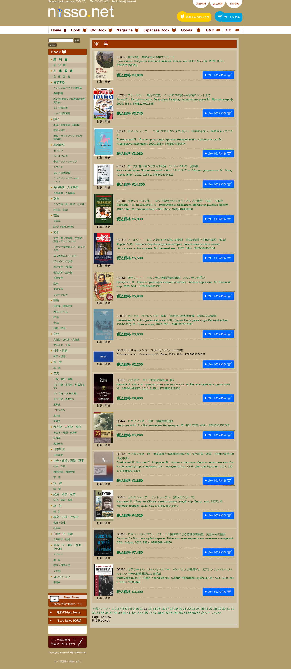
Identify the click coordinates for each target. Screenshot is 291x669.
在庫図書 (58, 93)
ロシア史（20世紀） (64, 399)
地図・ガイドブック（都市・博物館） (68, 137)
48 (159, 613)
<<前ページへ (101, 608)
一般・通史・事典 (62, 379)
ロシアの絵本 (60, 108)
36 (107, 613)
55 (189, 613)
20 (180, 608)
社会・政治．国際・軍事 (68, 460)
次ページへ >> (211, 613)
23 (193, 608)
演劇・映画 (59, 328)
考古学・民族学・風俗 (67, 426)
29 (219, 608)
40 (124, 613)
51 (172, 613)
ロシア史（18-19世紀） (66, 393)
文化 (56, 333)
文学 (56, 232)
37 (111, 613)
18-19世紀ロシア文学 (64, 255)
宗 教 (57, 362)
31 (228, 608)
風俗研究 (58, 443)
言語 (56, 215)
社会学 (57, 528)
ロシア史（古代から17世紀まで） (69, 386)
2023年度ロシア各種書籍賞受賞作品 (69, 101)
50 (168, 613)
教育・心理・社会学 (65, 516)
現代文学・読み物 (62, 272)
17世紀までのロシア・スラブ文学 (69, 249)
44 (142, 613)
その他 (57, 571)
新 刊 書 (59, 65)
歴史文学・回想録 (62, 267)
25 (202, 608)
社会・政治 (59, 466)
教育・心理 (59, 522)
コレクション (61, 576)
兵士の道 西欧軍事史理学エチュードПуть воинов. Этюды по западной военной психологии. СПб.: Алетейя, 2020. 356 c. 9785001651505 (171, 61)
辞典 (56, 198)
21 (184, 608)
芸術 (56, 300)
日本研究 (59, 449)
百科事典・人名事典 (65, 187)
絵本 (55, 283)
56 (194, 613)
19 (176, 608)
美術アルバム (60, 311)
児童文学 (58, 278)
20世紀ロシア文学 (63, 261)
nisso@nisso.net (127, 1)
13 (150, 608)
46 (150, 613)
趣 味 (57, 560)
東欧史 (57, 404)
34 (98, 613)
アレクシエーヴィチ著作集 (67, 87)
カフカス (58, 167)
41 (128, 613)
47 (155, 613)
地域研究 (59, 144)
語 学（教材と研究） (64, 226)
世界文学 (58, 289)
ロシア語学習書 (61, 113)
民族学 (57, 438)
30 (224, 608)
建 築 (56, 317)
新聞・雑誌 (59, 130)
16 (163, 608)
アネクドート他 (61, 345)
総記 (56, 119)
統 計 (57, 505)
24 (198, 608)
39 (120, 613)
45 (146, 613)
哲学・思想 (60, 350)
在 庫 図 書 (61, 76)
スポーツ (58, 554)
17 (167, 608)
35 (102, 613)
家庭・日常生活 (61, 565)
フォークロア (60, 294)
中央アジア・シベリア (65, 161)
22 (189, 608)
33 (94, 613)
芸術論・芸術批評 (62, 306)
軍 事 (57, 477)
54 (185, 613)
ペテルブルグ (60, 156)
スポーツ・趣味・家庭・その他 (68, 546)
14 (154, 608)
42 (133, 613)
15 (158, 608)
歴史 (56, 373)
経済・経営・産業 (64, 494)
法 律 (57, 483)
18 (171, 608)
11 (141, 608)
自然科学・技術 (63, 533)
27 (211, 608)
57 (198, 613)
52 (176, 613)
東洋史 (57, 415)
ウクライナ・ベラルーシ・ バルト (67, 180)
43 (137, 613)
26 (206, 608)
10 (137, 608)
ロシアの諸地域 (61, 172)
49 (163, 613)
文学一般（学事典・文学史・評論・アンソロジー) (68, 240)
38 (115, 613)
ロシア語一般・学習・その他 (68, 204)
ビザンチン (59, 410)
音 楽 (56, 322)
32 (232, 608)
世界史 (57, 421)
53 (181, 613)
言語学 (57, 221)
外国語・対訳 (60, 209)
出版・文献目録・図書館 (66, 124)
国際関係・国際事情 (64, 471)
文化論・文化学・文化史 (66, 339)
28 (215, 608)
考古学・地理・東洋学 (65, 432)
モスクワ (58, 150)
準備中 (57, 582)
